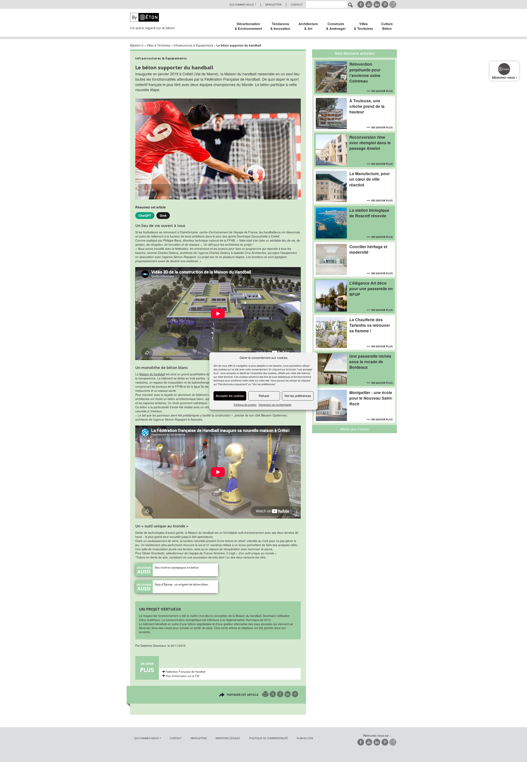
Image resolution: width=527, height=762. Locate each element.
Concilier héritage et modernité (368, 249)
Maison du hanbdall (152, 374)
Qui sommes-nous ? (242, 4)
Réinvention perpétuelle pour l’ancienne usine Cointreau (364, 72)
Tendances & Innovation (280, 26)
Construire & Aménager (336, 26)
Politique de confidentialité (268, 738)
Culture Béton (387, 26)
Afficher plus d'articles (354, 429)
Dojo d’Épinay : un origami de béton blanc (181, 584)
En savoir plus (382, 91)
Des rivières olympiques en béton (177, 567)
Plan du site (305, 738)
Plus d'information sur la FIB (182, 676)
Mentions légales (228, 738)
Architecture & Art (308, 26)
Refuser (264, 396)
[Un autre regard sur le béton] (155, 17)
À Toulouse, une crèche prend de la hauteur (367, 106)
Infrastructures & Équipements (193, 45)
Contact (297, 4)
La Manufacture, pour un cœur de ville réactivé (369, 179)
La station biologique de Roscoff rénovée (369, 213)
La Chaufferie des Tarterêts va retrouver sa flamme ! (369, 325)
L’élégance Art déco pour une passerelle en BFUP (371, 288)
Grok (163, 215)
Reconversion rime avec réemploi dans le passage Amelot (370, 142)
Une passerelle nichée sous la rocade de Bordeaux (370, 361)
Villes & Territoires (363, 26)
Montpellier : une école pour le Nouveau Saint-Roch (371, 398)
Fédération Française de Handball (185, 672)
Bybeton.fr (136, 45)
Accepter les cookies (230, 396)
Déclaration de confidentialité (275, 404)
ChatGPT (145, 215)
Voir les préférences (297, 396)
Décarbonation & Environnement (248, 26)
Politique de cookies (245, 404)
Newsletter (273, 4)
